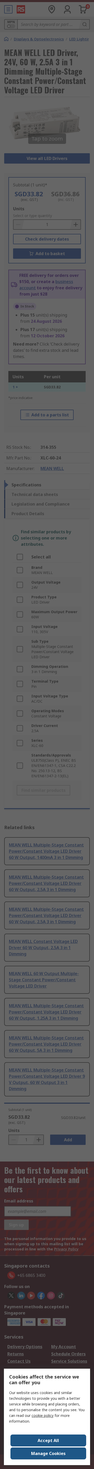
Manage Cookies (48, 1453)
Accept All (48, 1440)
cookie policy (43, 1415)
